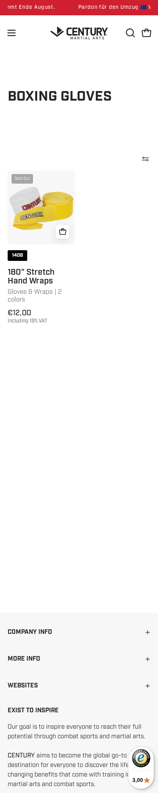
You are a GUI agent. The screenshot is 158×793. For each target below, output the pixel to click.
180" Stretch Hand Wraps (31, 277)
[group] (79, 7)
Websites (23, 686)
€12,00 (28, 316)
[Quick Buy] (62, 232)
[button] (129, 33)
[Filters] (145, 158)
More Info (24, 659)
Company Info (30, 632)
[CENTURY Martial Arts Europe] (79, 33)
